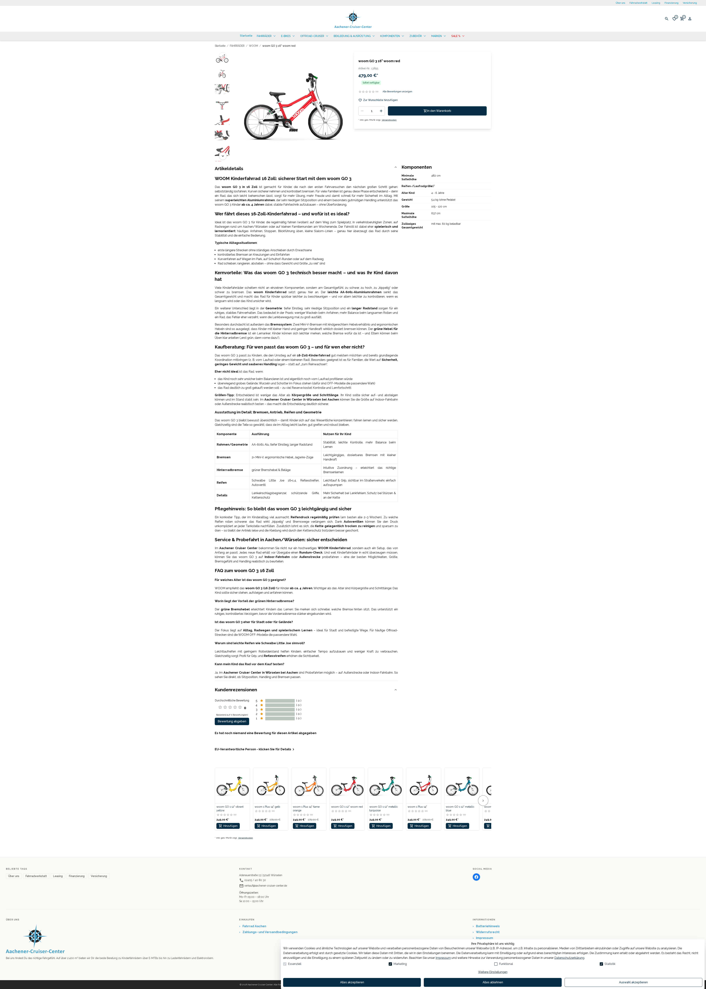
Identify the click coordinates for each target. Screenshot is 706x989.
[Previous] (223, 56)
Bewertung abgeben (232, 721)
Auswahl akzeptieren (633, 982)
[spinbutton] (371, 110)
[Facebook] (476, 877)
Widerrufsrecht (486, 932)
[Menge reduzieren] (362, 110)
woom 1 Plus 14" (417, 806)
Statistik (610, 964)
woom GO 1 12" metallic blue (460, 808)
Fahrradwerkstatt (638, 3)
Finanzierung (671, 3)
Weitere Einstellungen (492, 972)
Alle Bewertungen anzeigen (397, 91)
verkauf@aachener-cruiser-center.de (265, 885)
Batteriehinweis (486, 926)
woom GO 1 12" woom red (347, 806)
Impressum (443, 958)
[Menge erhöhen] (381, 110)
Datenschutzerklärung (569, 958)
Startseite (220, 45)
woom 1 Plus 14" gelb (267, 806)
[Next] (223, 156)
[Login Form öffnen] (689, 18)
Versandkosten (389, 120)
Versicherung (690, 3)
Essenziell (294, 964)
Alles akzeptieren (352, 982)
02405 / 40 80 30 (255, 880)
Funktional (506, 964)
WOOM (253, 45)
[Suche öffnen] (666, 18)
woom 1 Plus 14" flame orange (306, 808)
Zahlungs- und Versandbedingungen (268, 932)
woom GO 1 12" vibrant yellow (229, 808)
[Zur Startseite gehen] (353, 19)
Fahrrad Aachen (252, 926)
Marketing (400, 964)
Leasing (656, 3)
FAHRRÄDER (237, 45)
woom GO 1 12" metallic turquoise (383, 808)
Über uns (620, 3)
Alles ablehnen (493, 982)
